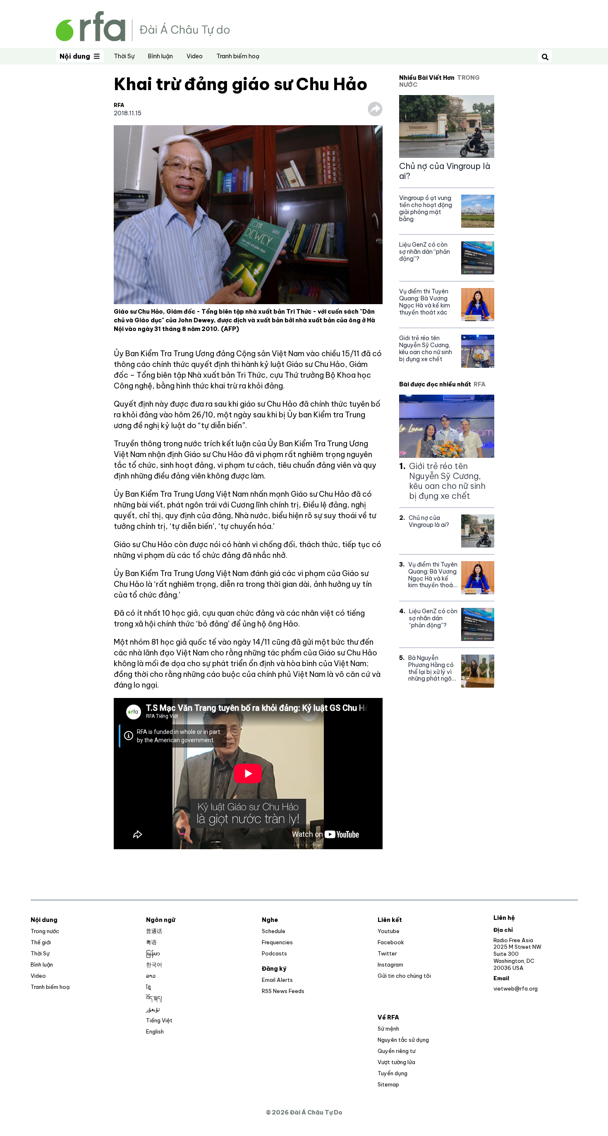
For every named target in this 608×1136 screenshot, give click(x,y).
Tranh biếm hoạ (237, 56)
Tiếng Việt (159, 1020)
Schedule (273, 931)
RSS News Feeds (283, 991)
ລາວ (151, 975)
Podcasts (274, 953)
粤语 (151, 942)
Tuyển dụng (392, 1073)
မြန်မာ (153, 953)
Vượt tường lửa (396, 1062)
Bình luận (160, 56)
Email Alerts (277, 979)
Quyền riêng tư (396, 1051)
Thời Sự (124, 56)
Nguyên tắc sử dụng (403, 1039)
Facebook (391, 942)
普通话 (154, 931)
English (155, 1031)
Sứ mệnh (388, 1028)
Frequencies (277, 942)
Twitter (387, 953)
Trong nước (45, 931)
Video (195, 56)
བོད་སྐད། (154, 998)
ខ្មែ (148, 987)
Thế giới (41, 942)
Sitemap (388, 1084)
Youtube (389, 931)
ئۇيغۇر (153, 1009)
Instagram (390, 964)
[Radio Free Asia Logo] (143, 25)
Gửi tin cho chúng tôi (404, 975)
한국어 (154, 964)
